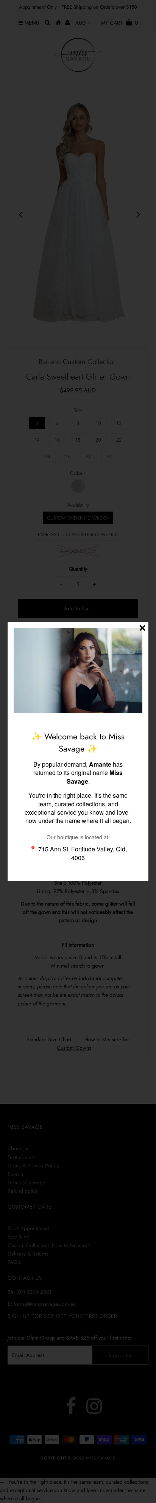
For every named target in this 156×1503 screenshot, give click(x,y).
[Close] (142, 627)
